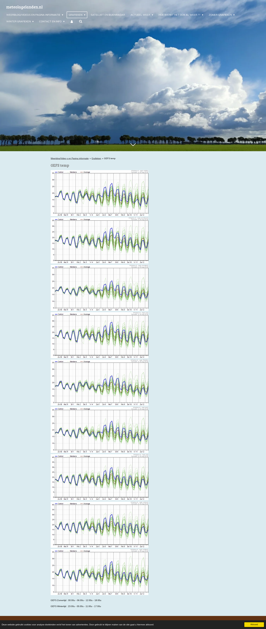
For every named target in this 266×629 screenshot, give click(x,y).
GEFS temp (109, 158)
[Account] (71, 21)
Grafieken (96, 158)
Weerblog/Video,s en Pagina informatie (70, 158)
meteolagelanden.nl (24, 7)
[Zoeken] (80, 21)
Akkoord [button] (254, 624)
